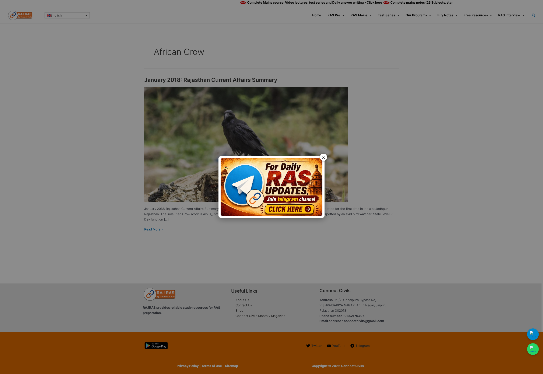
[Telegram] (533, 334)
